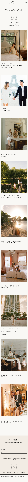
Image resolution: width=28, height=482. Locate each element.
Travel (17, 195)
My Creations (15, 418)
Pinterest (16, 472)
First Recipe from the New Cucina (11, 376)
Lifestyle (3, 63)
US (2, 195)
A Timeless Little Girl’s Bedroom (10, 286)
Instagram (10, 472)
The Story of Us (7, 111)
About (4, 472)
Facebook (22, 472)
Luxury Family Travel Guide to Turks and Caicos (12, 242)
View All (14, 429)
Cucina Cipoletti (6, 373)
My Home (10, 63)
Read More (4, 113)
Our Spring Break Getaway (11, 332)
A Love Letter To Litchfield (11, 198)
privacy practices (20, 459)
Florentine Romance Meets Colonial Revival (11, 66)
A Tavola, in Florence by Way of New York (12, 422)
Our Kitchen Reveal (8, 154)
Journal (3, 108)
